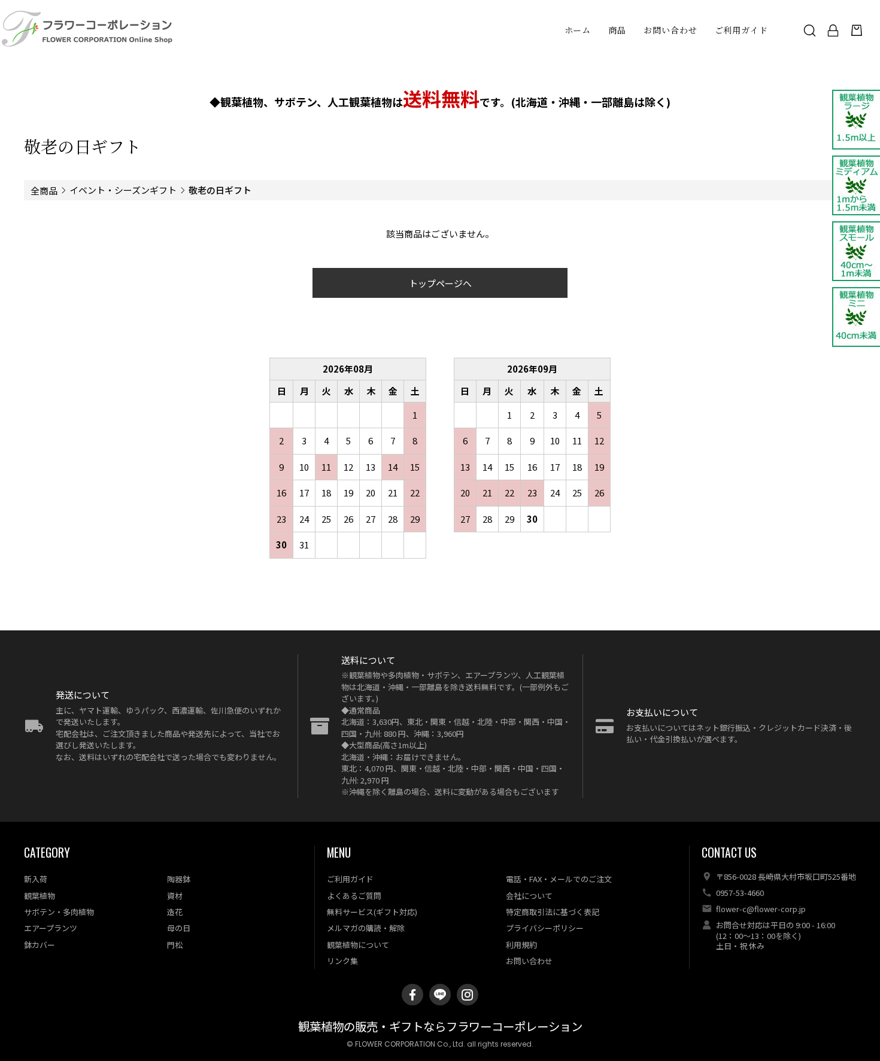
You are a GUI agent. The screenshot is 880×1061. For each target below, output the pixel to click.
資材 (175, 895)
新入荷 (35, 879)
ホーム (578, 30)
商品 (617, 30)
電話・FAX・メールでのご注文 (559, 879)
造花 (175, 911)
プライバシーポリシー (545, 928)
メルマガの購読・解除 (366, 928)
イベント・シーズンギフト (123, 190)
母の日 (178, 928)
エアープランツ (50, 928)
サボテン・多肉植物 (59, 911)
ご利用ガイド (741, 30)
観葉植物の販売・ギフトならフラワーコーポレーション (440, 1027)
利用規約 (521, 944)
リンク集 (342, 961)
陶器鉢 (178, 879)
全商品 (44, 190)
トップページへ (440, 283)
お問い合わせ (670, 30)
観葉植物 (39, 895)
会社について (529, 895)
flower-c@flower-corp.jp (761, 908)
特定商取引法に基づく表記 (552, 911)
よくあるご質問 (354, 895)
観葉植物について (358, 944)
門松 (175, 944)
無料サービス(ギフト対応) (372, 911)
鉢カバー (39, 944)
